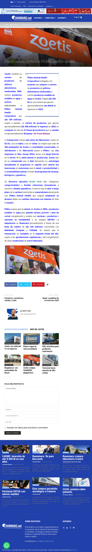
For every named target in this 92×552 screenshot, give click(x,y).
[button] (6, 545)
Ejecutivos (36, 452)
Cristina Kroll (36, 462)
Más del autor (37, 329)
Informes (65, 452)
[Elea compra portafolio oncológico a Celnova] (45, 481)
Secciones (38, 18)
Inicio (6, 24)
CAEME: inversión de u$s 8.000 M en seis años (13, 459)
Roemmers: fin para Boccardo (43, 458)
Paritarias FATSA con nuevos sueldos (13, 493)
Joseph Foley (11, 66)
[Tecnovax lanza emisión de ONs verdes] (50, 360)
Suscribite (62, 18)
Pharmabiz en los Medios (36, 6)
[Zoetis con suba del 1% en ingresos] (12, 338)
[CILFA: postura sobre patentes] (76, 482)
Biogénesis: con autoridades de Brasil (11, 370)
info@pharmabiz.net (45, 541)
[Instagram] (75, 16)
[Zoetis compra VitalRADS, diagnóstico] (31, 360)
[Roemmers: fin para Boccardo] (45, 449)
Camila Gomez (6, 497)
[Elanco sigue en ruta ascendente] (31, 338)
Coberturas (49, 18)
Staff (24, 6)
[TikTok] (79, 16)
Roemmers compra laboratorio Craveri (73, 458)
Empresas (5, 452)
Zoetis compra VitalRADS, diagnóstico (29, 370)
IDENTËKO (74, 550)
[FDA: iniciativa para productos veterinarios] (50, 338)
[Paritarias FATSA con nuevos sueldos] (15, 484)
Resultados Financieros (12, 343)
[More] (47, 284)
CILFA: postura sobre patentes (74, 491)
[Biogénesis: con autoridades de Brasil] (12, 360)
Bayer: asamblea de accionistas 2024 (51, 299)
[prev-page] (5, 377)
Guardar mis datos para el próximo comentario (27, 427)
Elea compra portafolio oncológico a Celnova (44, 490)
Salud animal (14, 24)
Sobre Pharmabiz (16, 6)
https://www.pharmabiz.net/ (28, 314)
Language (49, 6)
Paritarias (5, 487)
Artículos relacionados (16, 329)
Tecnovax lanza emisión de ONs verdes (48, 370)
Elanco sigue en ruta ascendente (30, 347)
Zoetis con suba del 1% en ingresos (12, 347)
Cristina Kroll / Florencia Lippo (72, 462)
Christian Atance (7, 464)
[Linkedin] (77, 16)
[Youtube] (81, 16)
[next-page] (9, 377)
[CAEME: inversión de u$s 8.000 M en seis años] (15, 449)
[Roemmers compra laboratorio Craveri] (76, 449)
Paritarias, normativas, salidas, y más (14, 299)
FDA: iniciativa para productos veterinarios (50, 348)
